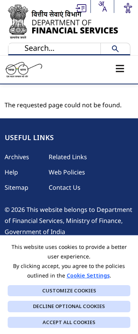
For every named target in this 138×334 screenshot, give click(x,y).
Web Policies (67, 172)
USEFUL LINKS (29, 138)
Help (11, 172)
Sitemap (16, 187)
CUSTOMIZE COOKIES (69, 290)
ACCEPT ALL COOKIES (69, 322)
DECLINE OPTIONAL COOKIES (69, 306)
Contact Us (64, 187)
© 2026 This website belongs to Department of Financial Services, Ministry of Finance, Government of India (68, 220)
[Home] (65, 21)
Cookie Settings (88, 275)
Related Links (68, 157)
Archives (17, 157)
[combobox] (102, 6)
